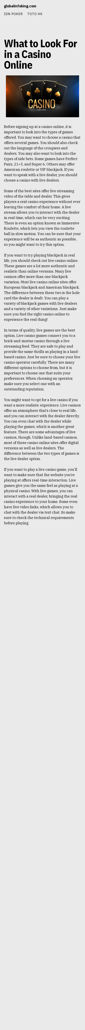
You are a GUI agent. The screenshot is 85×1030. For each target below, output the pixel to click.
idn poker (13, 14)
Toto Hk (35, 14)
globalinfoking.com (20, 6)
